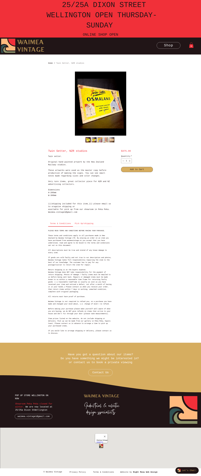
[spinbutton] (126, 161)
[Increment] (129, 161)
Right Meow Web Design (145, 472)
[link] (60, 224)
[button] (168, 45)
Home (50, 63)
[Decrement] (123, 161)
